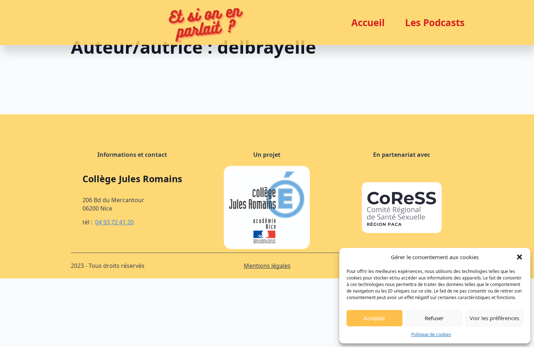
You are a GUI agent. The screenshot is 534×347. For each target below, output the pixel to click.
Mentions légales (267, 266)
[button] (519, 257)
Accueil (368, 22)
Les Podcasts (435, 22)
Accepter (374, 318)
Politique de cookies (431, 334)
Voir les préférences (494, 318)
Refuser (434, 318)
